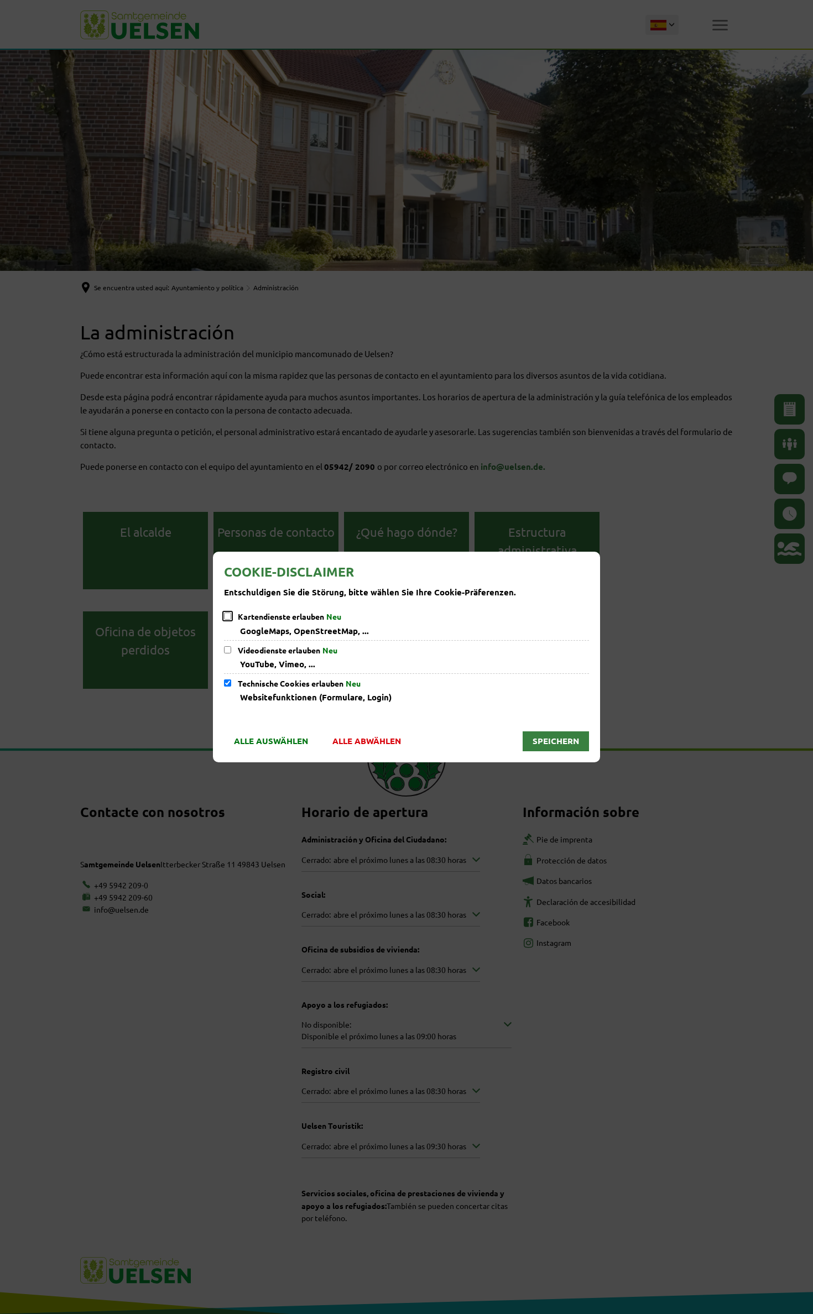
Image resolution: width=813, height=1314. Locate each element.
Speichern (556, 740)
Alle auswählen (271, 740)
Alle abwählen (366, 740)
